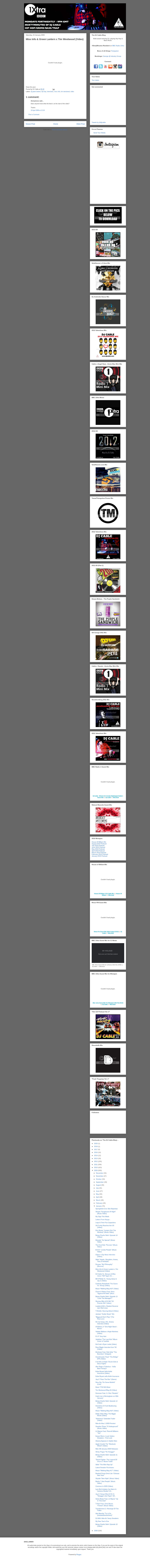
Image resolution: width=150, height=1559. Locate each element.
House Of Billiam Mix (99, 842)
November (100, 1176)
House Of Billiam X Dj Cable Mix (104, 893)
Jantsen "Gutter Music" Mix (105, 1314)
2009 (96, 1170)
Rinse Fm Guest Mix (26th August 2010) (106, 931)
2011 (96, 1164)
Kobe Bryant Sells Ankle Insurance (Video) (104, 1372)
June (98, 1191)
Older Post (80, 124)
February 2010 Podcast (100, 854)
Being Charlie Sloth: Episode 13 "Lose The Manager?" (106, 1297)
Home (55, 124)
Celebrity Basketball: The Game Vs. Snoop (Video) (107, 1284)
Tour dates (95, 80)
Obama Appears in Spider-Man (106, 1441)
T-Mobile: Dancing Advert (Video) (107, 1311)
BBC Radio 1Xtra (118, 46)
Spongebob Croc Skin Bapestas (107, 1209)
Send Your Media (99, 133)
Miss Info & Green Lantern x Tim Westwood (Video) (107, 1270)
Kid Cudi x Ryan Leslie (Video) (106, 1344)
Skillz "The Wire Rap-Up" (104, 1464)
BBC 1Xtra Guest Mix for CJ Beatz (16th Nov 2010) (106, 965)
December (100, 1173)
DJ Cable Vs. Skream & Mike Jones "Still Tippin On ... (106, 1275)
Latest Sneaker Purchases (105, 1467)
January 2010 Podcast (99, 856)
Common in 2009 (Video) (104, 1486)
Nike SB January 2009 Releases (107, 1449)
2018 (96, 1146)
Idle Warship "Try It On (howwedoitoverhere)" (104, 1514)
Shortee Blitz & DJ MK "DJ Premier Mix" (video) (105, 1302)
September (100, 1182)
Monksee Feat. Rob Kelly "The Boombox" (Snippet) (106, 1353)
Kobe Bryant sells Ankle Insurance (107, 1376)
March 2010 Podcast (99, 852)
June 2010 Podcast (98, 847)
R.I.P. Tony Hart (101, 1336)
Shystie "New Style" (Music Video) (107, 1478)
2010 (96, 1167)
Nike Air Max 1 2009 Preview (105, 1423)
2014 (96, 1155)
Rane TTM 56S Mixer (103, 1387)
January (99, 1206)
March (98, 1200)
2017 (96, 1149)
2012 (96, 1161)
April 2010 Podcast (98, 851)
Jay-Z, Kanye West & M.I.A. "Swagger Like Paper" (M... (106, 1495)
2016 (96, 1152)
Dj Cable (108, 797)
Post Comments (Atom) (59, 130)
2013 (96, 1158)
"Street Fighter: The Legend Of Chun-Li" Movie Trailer (106, 1460)
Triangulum (115, 51)
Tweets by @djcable (99, 122)
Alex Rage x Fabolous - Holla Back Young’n (106, 1367)
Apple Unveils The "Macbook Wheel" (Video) (106, 1445)
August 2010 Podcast (99, 844)
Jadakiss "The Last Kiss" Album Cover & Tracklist (106, 1340)
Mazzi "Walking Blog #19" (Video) (107, 1288)
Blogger (78, 1554)
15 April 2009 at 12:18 (38, 110)
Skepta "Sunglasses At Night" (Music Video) (106, 1212)
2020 (96, 1143)
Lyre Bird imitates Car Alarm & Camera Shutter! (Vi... (106, 1490)
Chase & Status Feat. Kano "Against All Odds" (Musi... (105, 1292)
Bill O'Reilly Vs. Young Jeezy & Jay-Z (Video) (106, 1280)
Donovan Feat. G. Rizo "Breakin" (107, 1393)
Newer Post (30, 124)
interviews (50, 91)
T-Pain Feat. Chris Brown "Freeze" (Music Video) (104, 1504)
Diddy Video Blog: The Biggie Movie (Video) (106, 1414)
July (97, 1188)
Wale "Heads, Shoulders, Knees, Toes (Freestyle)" (107, 1260)
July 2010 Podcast (98, 845)
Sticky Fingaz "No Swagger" (105, 1452)
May (97, 1194)
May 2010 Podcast (98, 849)
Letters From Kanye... (103, 1219)
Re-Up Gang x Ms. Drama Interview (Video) (105, 1323)
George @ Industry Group (112, 56)
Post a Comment (34, 114)
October (99, 1179)
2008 (96, 1531)
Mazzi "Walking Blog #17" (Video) (107, 1470)
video (72, 91)
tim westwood (65, 91)
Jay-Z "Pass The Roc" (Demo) (106, 1379)
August (98, 1185)
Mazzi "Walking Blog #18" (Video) (107, 1411)
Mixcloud (116, 797)
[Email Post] (53, 89)
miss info (57, 91)
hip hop (44, 91)
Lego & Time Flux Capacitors (106, 1222)
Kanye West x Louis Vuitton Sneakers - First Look (105, 1437)
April (97, 1197)
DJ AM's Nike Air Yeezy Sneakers (107, 1518)
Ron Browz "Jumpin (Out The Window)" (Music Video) (106, 1231)
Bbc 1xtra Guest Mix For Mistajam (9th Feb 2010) (108, 1003)
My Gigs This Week (102, 1216)
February (99, 1203)
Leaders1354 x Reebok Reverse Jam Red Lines (107, 1307)
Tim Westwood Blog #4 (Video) (106, 1390)
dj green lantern (36, 91)
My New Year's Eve (102, 1521)
